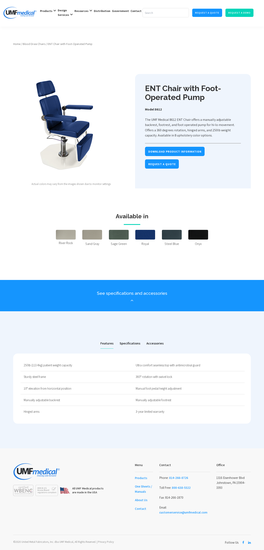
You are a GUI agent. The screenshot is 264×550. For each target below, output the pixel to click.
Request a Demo (239, 12)
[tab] (106, 343)
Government (120, 11)
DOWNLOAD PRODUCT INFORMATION (175, 151)
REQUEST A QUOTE (162, 164)
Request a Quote (207, 12)
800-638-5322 (181, 488)
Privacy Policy (106, 542)
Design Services (63, 12)
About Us (141, 500)
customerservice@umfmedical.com (183, 512)
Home (16, 44)
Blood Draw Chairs (34, 44)
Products (141, 478)
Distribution (102, 11)
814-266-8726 (178, 478)
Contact (140, 509)
